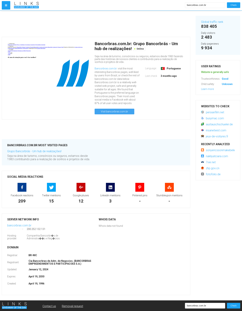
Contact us (49, 306)
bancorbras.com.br (19, 225)
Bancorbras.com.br (106, 68)
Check (233, 5)
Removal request (72, 306)
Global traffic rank (212, 22)
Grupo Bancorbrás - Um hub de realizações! (34, 151)
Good (225, 78)
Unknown (227, 84)
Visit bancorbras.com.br (114, 111)
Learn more (207, 89)
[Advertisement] (96, 24)
